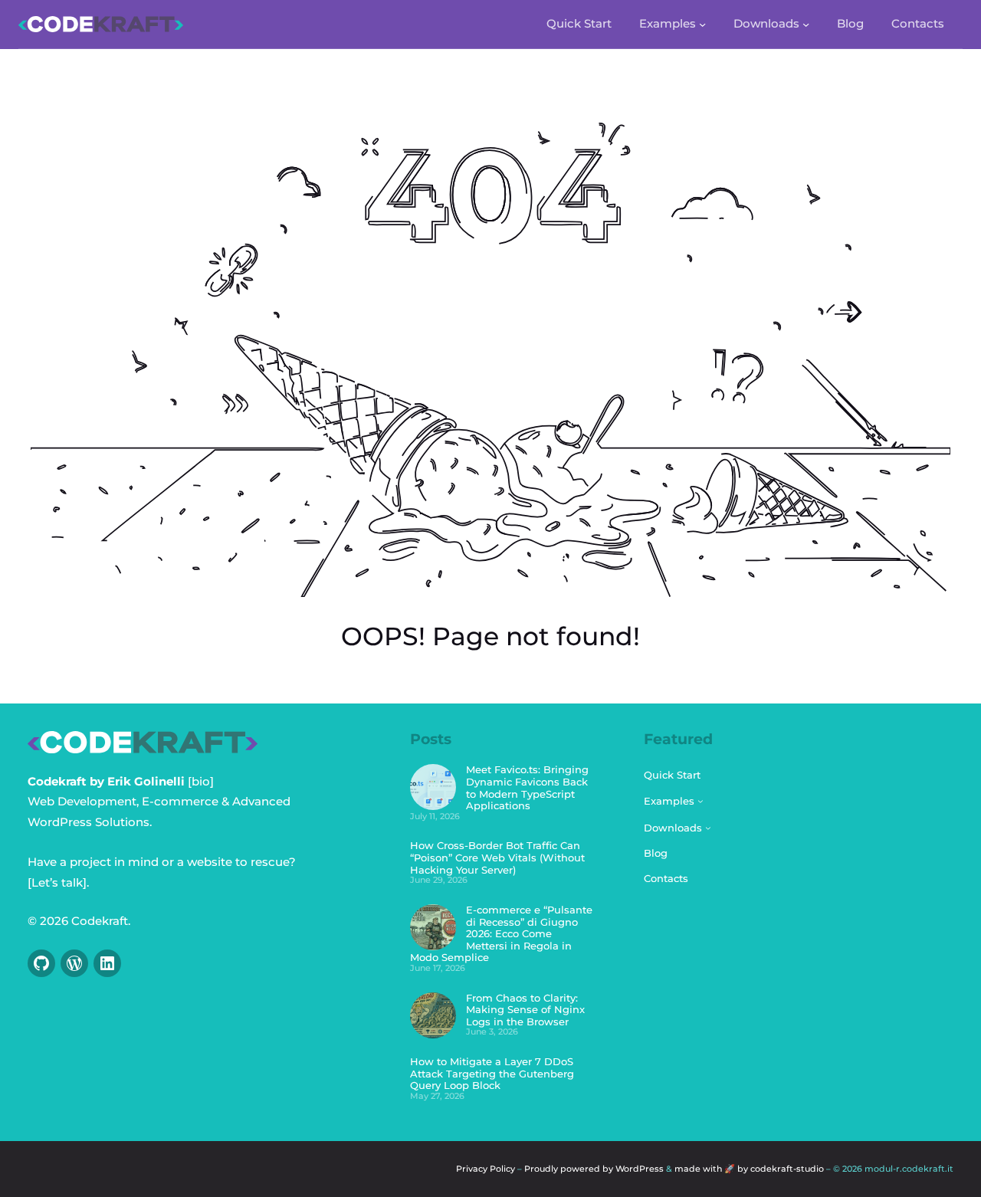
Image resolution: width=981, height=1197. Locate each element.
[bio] (201, 781)
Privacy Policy (485, 1168)
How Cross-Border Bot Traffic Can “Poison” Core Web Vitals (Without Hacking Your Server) (497, 857)
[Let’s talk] (57, 882)
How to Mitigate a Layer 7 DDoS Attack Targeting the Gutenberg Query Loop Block (492, 1073)
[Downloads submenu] (805, 24)
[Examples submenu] (702, 24)
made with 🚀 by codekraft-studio (750, 1168)
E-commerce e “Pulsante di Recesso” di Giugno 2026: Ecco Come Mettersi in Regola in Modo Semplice (501, 933)
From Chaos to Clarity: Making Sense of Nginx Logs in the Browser (525, 1010)
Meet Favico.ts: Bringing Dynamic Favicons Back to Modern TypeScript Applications (527, 787)
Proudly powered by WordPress (594, 1168)
